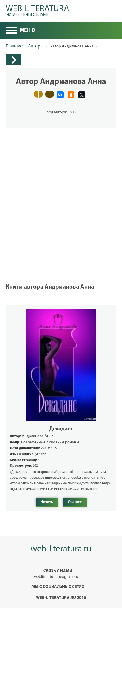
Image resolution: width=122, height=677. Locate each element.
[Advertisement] (61, 189)
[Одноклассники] (71, 94)
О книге (75, 502)
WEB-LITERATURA (37, 10)
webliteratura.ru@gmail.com (58, 577)
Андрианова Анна (38, 436)
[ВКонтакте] (60, 94)
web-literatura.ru (61, 549)
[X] (81, 94)
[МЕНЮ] (11, 31)
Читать (47, 502)
